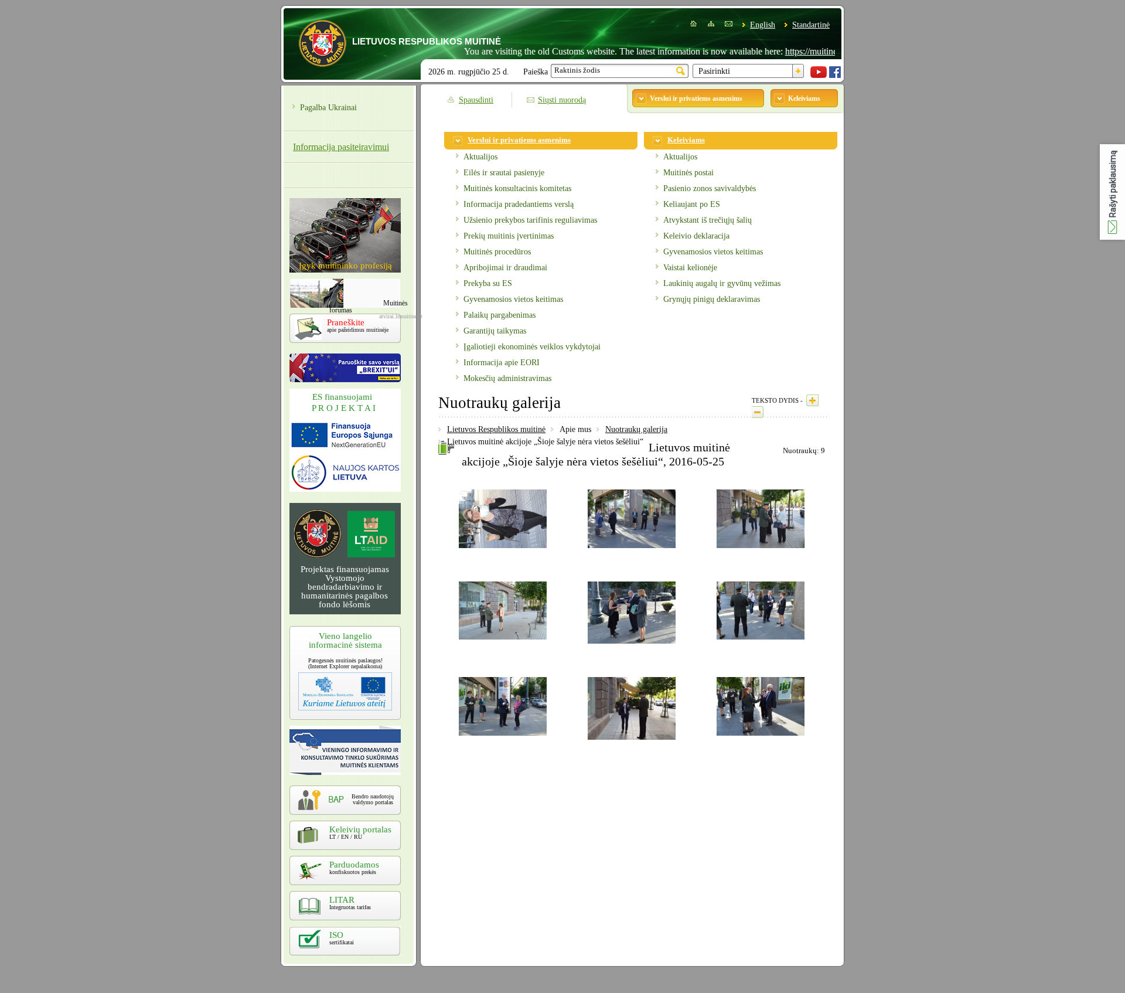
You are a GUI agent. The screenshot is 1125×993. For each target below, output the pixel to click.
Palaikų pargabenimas (499, 315)
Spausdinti (476, 100)
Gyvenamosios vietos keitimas (513, 299)
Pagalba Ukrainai (328, 107)
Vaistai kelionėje (690, 267)
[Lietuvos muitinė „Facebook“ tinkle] (835, 75)
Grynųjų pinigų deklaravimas (711, 299)
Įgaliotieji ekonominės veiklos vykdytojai (532, 346)
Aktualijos (480, 156)
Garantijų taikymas (494, 331)
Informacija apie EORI (501, 362)
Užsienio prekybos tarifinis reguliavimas (530, 220)
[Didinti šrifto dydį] (812, 400)
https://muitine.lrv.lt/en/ (803, 51)
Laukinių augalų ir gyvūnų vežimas (721, 283)
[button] (1112, 192)
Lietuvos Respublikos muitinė (496, 429)
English (762, 25)
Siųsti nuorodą (562, 100)
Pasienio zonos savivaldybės (709, 188)
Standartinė (811, 25)
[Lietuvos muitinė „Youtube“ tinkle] (818, 75)
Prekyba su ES (487, 283)
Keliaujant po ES (691, 204)
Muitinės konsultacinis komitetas (517, 188)
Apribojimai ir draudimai (505, 267)
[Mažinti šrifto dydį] (757, 412)
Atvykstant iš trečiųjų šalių (707, 220)
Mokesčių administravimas (507, 378)
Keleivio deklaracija (696, 236)
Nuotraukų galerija (636, 429)
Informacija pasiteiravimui (341, 147)
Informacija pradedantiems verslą (518, 204)
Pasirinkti (714, 71)
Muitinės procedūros (497, 251)
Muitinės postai (688, 172)
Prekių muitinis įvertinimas (508, 236)
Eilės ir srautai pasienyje (503, 172)
